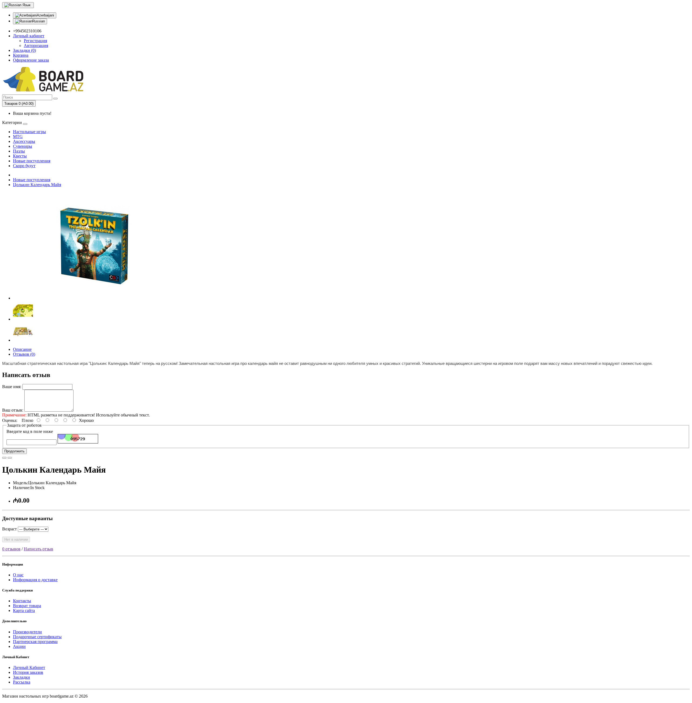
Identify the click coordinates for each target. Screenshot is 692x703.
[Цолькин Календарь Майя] (94, 298)
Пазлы (19, 151)
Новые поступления (31, 161)
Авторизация (36, 45)
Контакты (22, 600)
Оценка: (9, 420)
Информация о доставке (35, 579)
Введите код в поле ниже (29, 431)
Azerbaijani (45, 15)
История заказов (28, 672)
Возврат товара (27, 605)
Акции (19, 646)
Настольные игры (29, 131)
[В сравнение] (10, 458)
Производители (27, 632)
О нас (18, 575)
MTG (18, 136)
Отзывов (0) (24, 354)
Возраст (9, 529)
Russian (38, 21)
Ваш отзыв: (12, 410)
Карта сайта (24, 610)
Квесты (20, 156)
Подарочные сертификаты (37, 636)
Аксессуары (24, 141)
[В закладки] (4, 458)
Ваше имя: (11, 386)
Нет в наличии (16, 539)
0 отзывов (11, 549)
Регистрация (35, 40)
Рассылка (21, 682)
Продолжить (14, 451)
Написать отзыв (38, 549)
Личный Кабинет (29, 667)
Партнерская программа (35, 641)
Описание (22, 349)
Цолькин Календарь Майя (37, 184)
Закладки (21, 677)
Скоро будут (24, 165)
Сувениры (22, 146)
